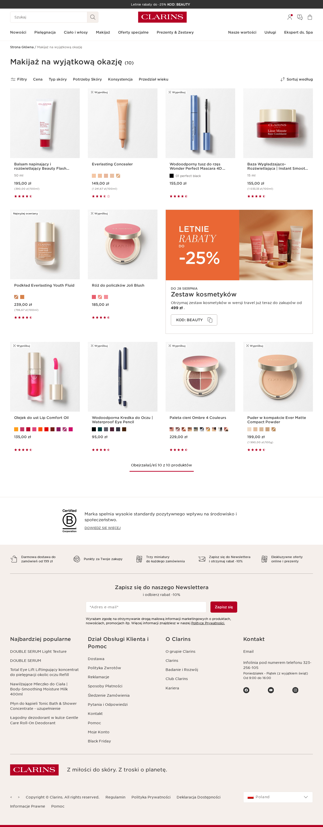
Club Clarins (177, 679)
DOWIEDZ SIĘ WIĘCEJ (103, 528)
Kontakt (95, 714)
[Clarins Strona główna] (162, 17)
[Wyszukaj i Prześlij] (92, 17)
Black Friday (99, 741)
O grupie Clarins (180, 651)
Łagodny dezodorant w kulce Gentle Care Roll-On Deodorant (44, 720)
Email (248, 651)
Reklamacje (98, 677)
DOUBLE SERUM (25, 661)
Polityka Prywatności (151, 797)
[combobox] (278, 797)
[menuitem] (290, 17)
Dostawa (96, 659)
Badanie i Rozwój (182, 670)
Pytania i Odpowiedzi (108, 705)
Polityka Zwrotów (104, 668)
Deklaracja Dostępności (199, 797)
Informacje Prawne (27, 806)
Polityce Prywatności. (208, 623)
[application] (194, 319)
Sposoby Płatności (105, 686)
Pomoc (94, 723)
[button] (45, 639)
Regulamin (115, 797)
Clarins (172, 661)
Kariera (172, 688)
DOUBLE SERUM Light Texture (38, 651)
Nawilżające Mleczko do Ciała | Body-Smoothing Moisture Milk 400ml (39, 689)
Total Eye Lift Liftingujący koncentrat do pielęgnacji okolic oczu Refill (44, 672)
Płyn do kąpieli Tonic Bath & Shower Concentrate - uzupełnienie (43, 706)
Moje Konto (99, 732)
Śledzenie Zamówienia (109, 695)
